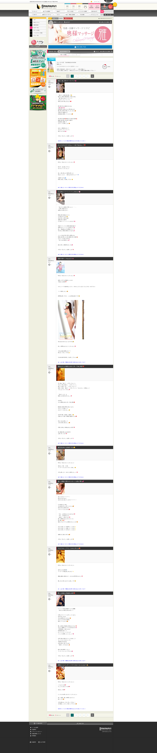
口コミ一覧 (36, 35)
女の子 (102, 14)
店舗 (102, 11)
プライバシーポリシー (37, 731)
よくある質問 (35, 727)
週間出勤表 (36, 25)
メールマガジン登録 (38, 33)
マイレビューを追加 (64, 51)
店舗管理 (34, 742)
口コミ (58, 14)
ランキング (34, 11)
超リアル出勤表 (46, 11)
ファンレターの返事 (82, 11)
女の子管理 (42, 742)
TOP (34, 19)
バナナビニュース (94, 14)
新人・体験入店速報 (70, 14)
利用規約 (34, 735)
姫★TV (58, 11)
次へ (92, 76)
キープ (96, 1)
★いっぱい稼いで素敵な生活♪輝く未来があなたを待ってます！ (72, 362)
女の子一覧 (36, 27)
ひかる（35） (53, 51)
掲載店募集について (36, 733)
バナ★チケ (34, 14)
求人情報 (82, 14)
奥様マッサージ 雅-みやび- (62, 22)
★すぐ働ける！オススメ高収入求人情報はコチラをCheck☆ (71, 187)
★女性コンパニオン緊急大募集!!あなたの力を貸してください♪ (72, 140)
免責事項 (34, 729)
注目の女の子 (94, 11)
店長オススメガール (46, 14)
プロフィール (52, 54)
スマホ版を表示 (38, 723)
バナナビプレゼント (111, 5)
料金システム (36, 22)
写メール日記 (70, 11)
